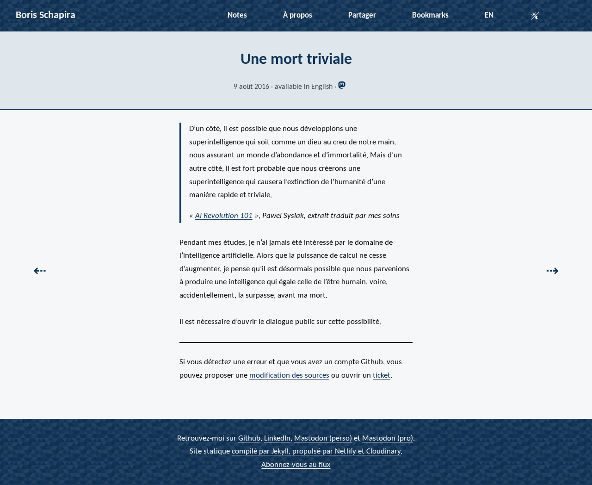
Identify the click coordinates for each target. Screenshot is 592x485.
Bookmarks (430, 15)
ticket (381, 375)
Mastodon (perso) (323, 438)
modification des (289, 375)
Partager (362, 15)
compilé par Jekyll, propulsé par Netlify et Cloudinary (316, 452)
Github (249, 438)
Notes (237, 15)
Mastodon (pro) (387, 438)
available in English (304, 87)
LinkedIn (277, 438)
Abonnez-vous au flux (295, 465)
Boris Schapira (45, 15)
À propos (297, 15)
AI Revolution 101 (224, 216)
